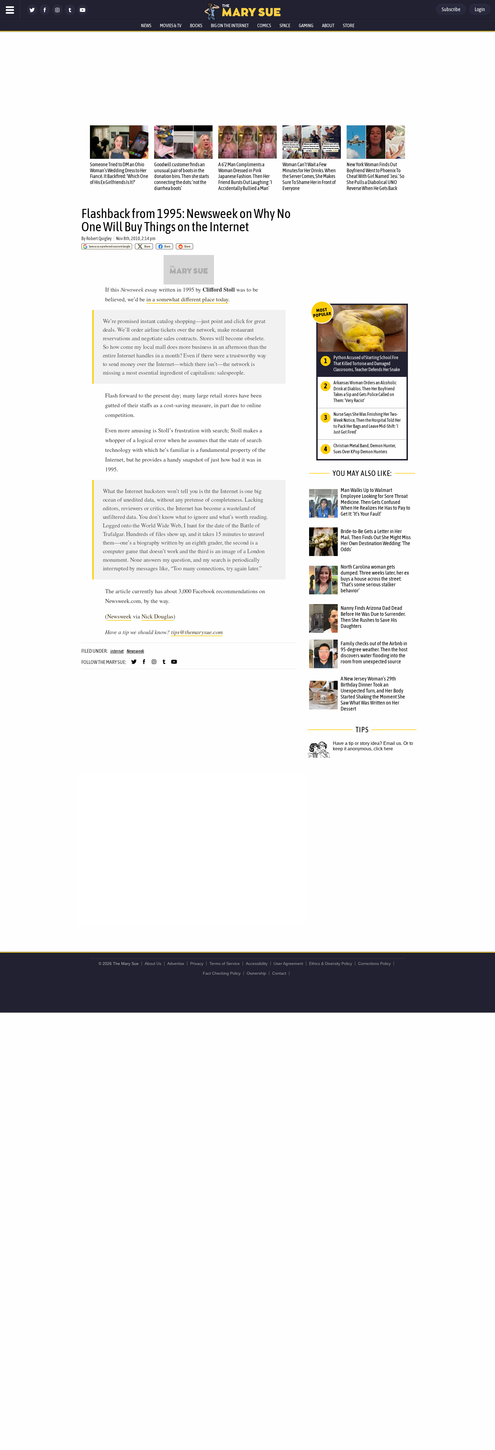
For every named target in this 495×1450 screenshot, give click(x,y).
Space (285, 25)
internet (117, 651)
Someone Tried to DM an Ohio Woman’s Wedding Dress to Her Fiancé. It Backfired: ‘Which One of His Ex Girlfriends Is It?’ (119, 173)
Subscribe (451, 9)
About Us (153, 963)
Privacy (196, 963)
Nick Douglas (157, 616)
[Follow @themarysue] (32, 13)
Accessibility (257, 963)
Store (348, 25)
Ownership (256, 973)
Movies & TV (170, 25)
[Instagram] (57, 13)
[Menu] (10, 10)
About (328, 25)
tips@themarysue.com (197, 632)
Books (196, 25)
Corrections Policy (374, 963)
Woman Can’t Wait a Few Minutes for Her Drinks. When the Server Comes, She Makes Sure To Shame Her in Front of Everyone (309, 176)
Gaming (306, 25)
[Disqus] (190, 848)
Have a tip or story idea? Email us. (367, 743)
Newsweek (119, 616)
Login (480, 9)
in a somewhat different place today (187, 299)
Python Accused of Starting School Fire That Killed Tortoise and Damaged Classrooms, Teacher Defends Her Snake (366, 363)
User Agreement (288, 963)
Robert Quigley (99, 238)
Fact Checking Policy (222, 973)
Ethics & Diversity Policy (330, 963)
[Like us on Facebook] (45, 13)
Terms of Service (224, 963)
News (146, 25)
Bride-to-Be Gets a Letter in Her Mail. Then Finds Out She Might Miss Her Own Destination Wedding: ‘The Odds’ (376, 540)
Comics (264, 25)
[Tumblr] (70, 13)
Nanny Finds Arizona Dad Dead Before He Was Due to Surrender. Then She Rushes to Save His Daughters (373, 617)
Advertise (175, 963)
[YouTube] (82, 13)
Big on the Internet (230, 25)
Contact (279, 973)
